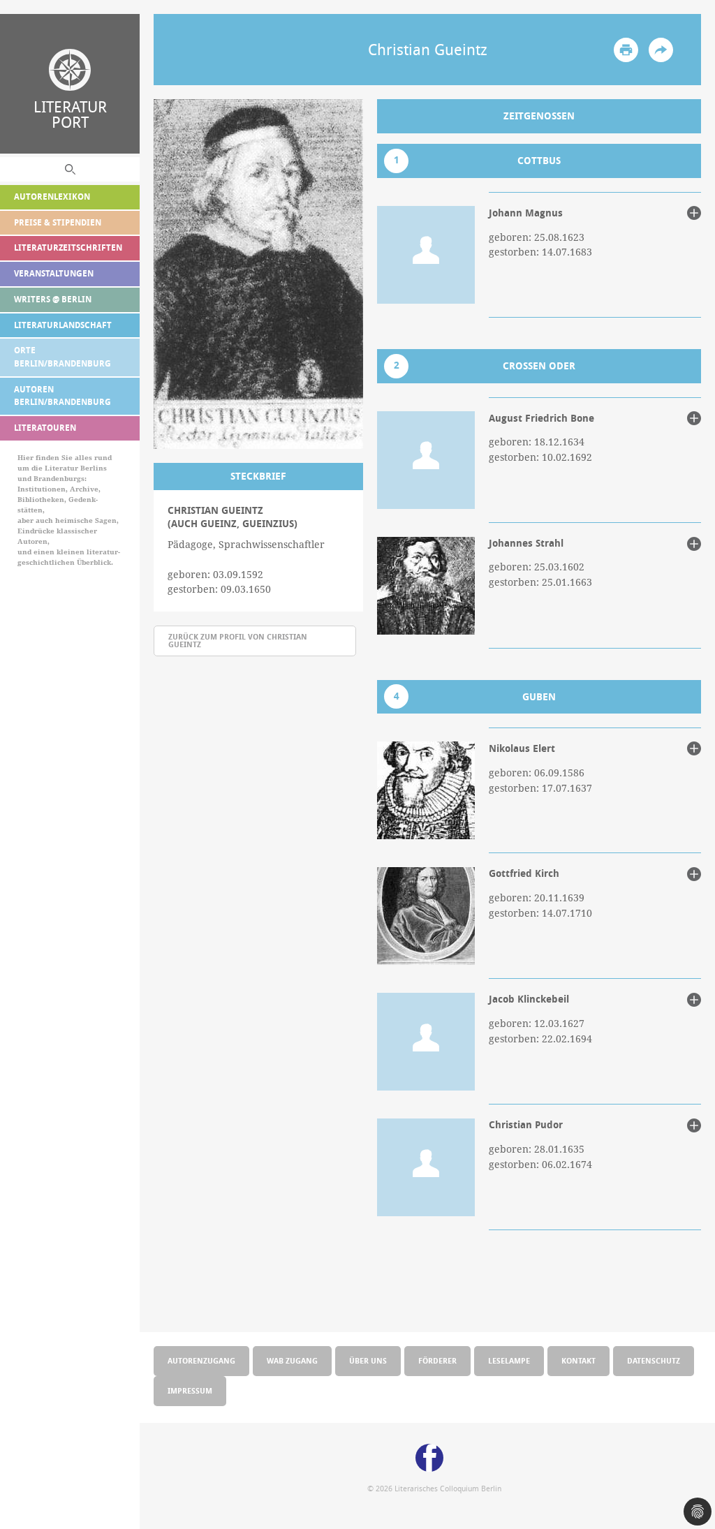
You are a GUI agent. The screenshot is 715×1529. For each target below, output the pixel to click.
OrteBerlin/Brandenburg (62, 356)
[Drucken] (626, 50)
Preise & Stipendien (57, 222)
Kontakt (578, 1360)
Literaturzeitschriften (68, 247)
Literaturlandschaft (63, 325)
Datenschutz (653, 1360)
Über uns (368, 1360)
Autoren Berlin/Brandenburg (62, 395)
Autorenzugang (201, 1360)
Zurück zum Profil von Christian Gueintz (237, 640)
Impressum (190, 1390)
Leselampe (509, 1360)
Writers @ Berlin (52, 299)
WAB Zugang (292, 1360)
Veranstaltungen (54, 273)
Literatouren (45, 428)
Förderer (437, 1360)
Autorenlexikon (52, 196)
